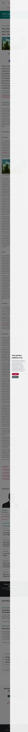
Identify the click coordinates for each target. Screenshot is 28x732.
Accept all (15, 374)
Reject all (15, 377)
